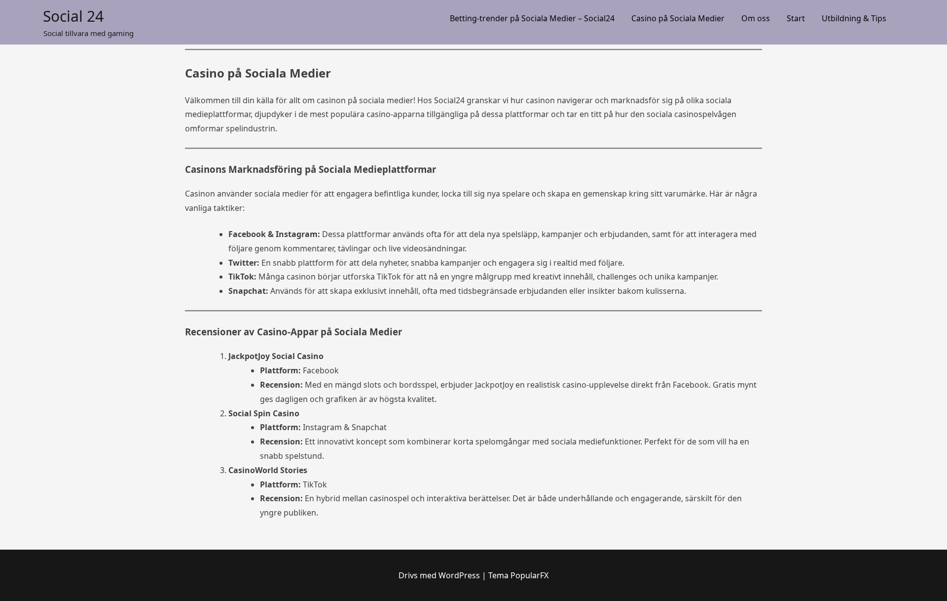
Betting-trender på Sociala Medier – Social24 (532, 18)
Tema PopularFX (518, 575)
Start (796, 18)
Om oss (755, 18)
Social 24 (73, 16)
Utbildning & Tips (854, 18)
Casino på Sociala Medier (678, 18)
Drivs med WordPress (440, 575)
